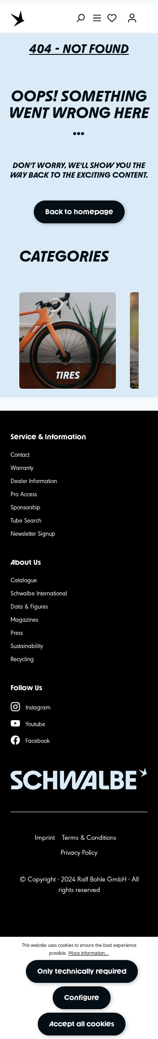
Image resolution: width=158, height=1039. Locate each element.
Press (17, 632)
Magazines (24, 619)
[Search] (80, 18)
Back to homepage (79, 212)
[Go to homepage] (50, 18)
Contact (20, 454)
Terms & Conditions (89, 837)
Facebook (37, 740)
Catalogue (24, 580)
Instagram (37, 707)
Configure (81, 997)
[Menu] (97, 18)
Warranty (22, 467)
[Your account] (132, 18)
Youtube (35, 723)
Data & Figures (29, 606)
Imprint (45, 837)
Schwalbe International (39, 593)
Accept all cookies (81, 1024)
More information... (88, 952)
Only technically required (81, 971)
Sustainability (27, 645)
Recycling (22, 659)
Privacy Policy (79, 851)
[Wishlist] (112, 18)
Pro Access (24, 494)
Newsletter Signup (33, 533)
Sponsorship (25, 507)
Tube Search (26, 520)
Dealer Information (34, 480)
